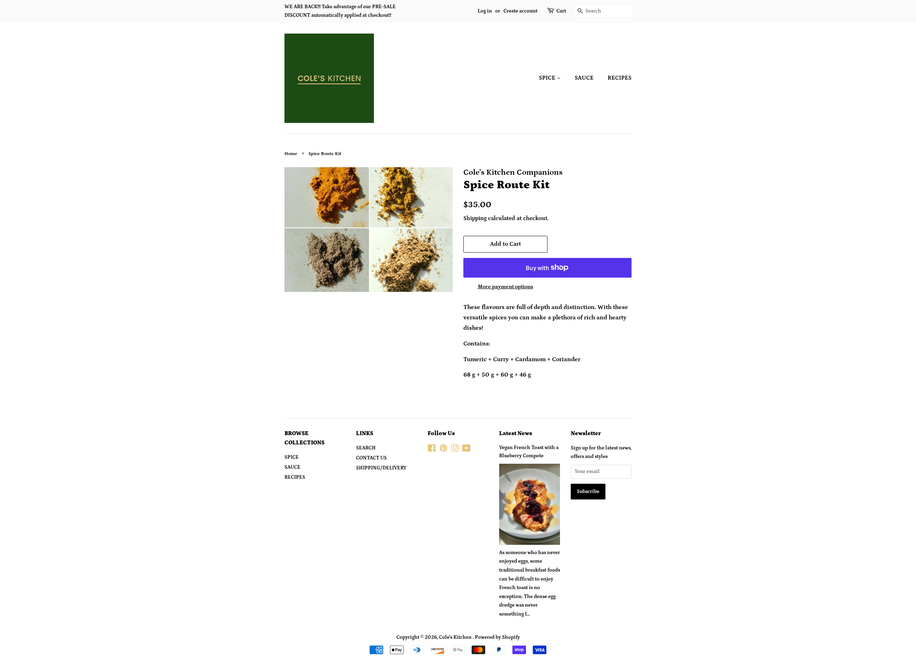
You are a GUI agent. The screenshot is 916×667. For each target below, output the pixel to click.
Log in (485, 11)
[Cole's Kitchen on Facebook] (432, 450)
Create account (520, 11)
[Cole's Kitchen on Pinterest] (443, 450)
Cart (561, 11)
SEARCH (366, 448)
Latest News (515, 433)
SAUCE (584, 78)
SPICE (548, 78)
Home (290, 153)
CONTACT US (371, 458)
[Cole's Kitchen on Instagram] (455, 450)
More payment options (505, 287)
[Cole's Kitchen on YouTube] (466, 450)
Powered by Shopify (497, 637)
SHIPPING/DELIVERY (381, 468)
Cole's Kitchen (456, 637)
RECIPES (620, 78)
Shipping (475, 218)
